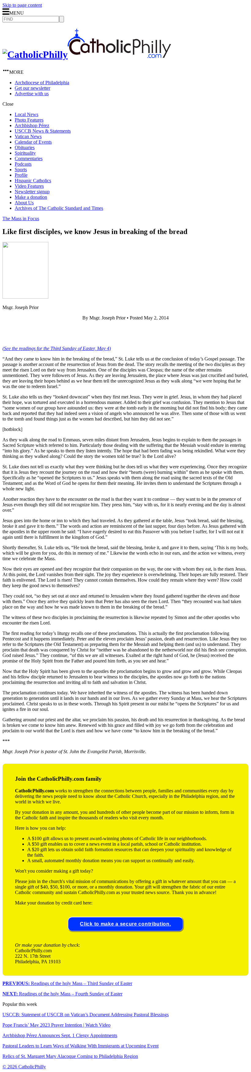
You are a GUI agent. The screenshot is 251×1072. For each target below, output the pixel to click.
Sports (21, 169)
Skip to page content (22, 5)
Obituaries (25, 147)
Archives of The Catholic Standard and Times (59, 208)
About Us (24, 202)
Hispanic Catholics (33, 180)
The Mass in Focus (20, 218)
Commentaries (29, 158)
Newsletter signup (32, 191)
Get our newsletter (32, 88)
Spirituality (25, 153)
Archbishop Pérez (32, 125)
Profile (21, 175)
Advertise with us (32, 93)
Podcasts (23, 164)
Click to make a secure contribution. (125, 924)
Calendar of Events (33, 142)
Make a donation (31, 197)
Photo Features (29, 120)
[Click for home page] (86, 54)
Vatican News (28, 136)
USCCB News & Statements (43, 131)
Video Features (29, 186)
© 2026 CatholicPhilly (24, 1066)
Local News (26, 114)
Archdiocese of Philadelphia (42, 82)
